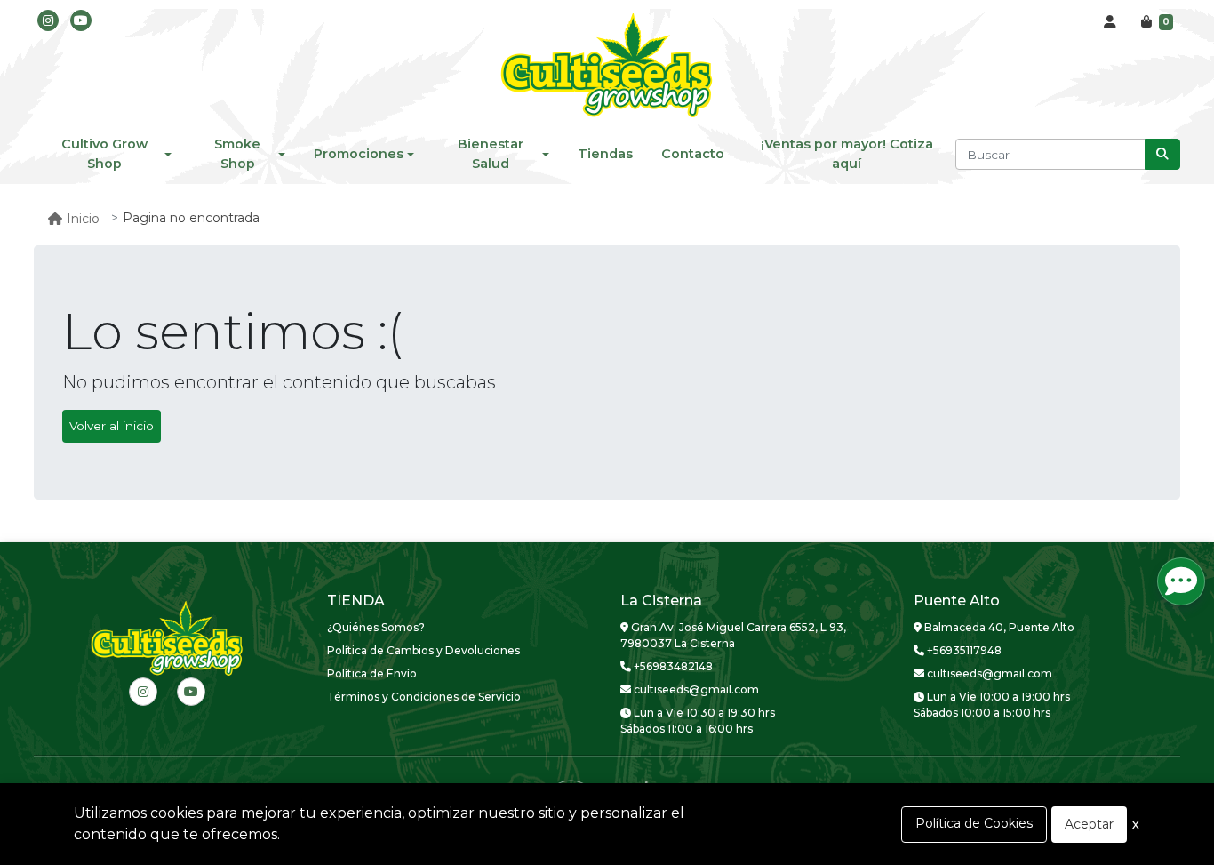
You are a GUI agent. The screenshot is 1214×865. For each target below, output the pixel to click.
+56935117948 (963, 650)
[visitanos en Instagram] (48, 20)
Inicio (83, 219)
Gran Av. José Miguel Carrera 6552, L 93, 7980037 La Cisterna (733, 635)
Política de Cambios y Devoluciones (423, 650)
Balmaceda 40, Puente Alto (998, 627)
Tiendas (605, 154)
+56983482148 (672, 666)
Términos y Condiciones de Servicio (424, 696)
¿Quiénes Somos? (376, 627)
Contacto (692, 154)
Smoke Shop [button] (237, 154)
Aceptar (1089, 824)
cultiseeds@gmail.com (695, 689)
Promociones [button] (358, 154)
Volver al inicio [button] (111, 426)
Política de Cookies (974, 823)
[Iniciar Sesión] (1110, 22)
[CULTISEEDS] (607, 66)
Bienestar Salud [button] (490, 154)
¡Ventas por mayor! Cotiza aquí (847, 154)
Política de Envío (372, 673)
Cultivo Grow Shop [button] (104, 154)
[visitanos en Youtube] (81, 20)
